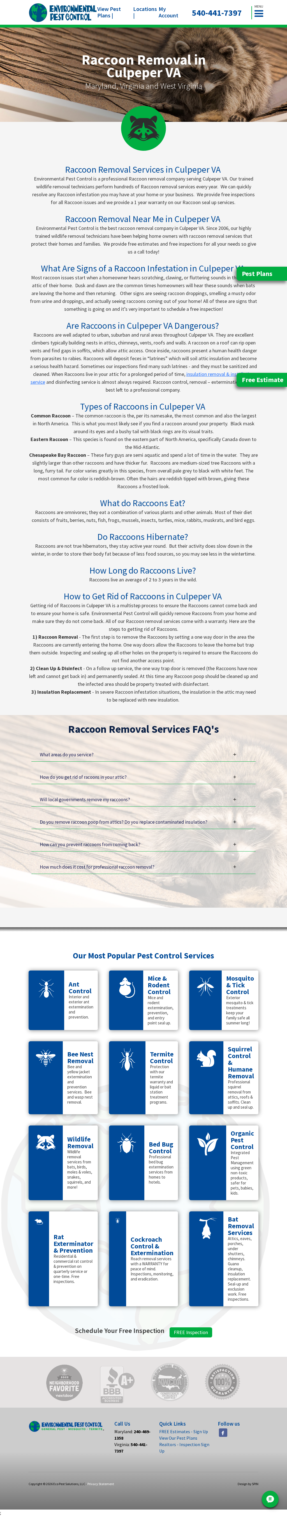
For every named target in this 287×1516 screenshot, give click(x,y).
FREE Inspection (191, 1332)
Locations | (145, 12)
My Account (168, 12)
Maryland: (132, 1435)
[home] (63, 12)
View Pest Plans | (109, 12)
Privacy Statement (100, 1484)
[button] (261, 12)
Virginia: (130, 1448)
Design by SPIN (248, 1484)
